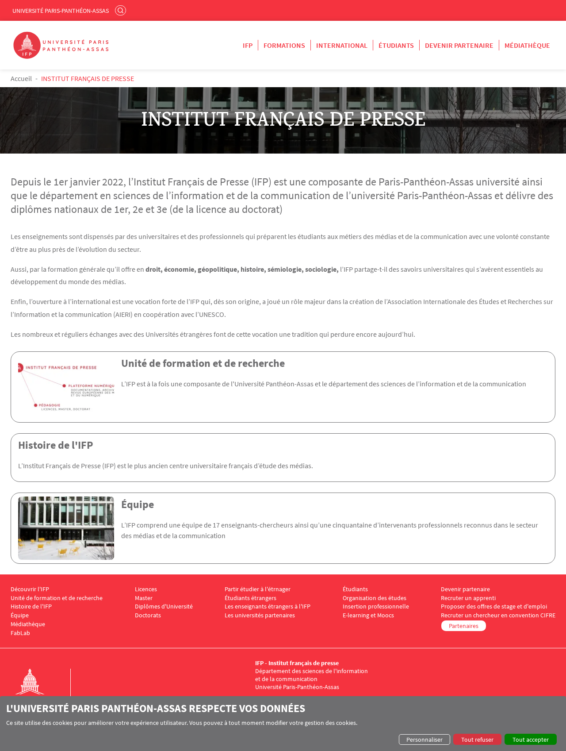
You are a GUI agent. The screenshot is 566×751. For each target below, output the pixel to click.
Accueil (21, 78)
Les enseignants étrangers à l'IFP (267, 606)
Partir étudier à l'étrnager (258, 589)
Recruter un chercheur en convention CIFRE (498, 615)
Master (144, 598)
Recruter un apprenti (468, 598)
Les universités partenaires (260, 615)
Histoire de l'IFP (55, 445)
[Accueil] (39, 691)
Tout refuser (477, 739)
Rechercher (121, 10)
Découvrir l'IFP (30, 589)
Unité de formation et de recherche (203, 363)
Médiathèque (527, 45)
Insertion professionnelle (376, 606)
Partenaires (463, 626)
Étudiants (396, 45)
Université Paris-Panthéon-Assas (60, 11)
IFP (247, 45)
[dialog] (283, 723)
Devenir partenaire (459, 45)
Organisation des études (374, 598)
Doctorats (148, 615)
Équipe (137, 504)
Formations (284, 45)
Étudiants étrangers (250, 598)
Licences (146, 589)
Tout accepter (530, 739)
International (341, 45)
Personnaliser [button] (424, 739)
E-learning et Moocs (368, 615)
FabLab (20, 633)
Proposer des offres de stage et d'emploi (494, 606)
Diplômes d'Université (164, 606)
